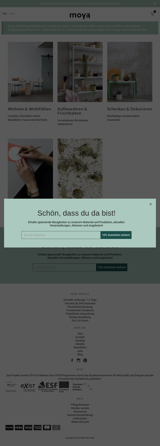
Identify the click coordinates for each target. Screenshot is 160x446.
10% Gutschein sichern (116, 235)
